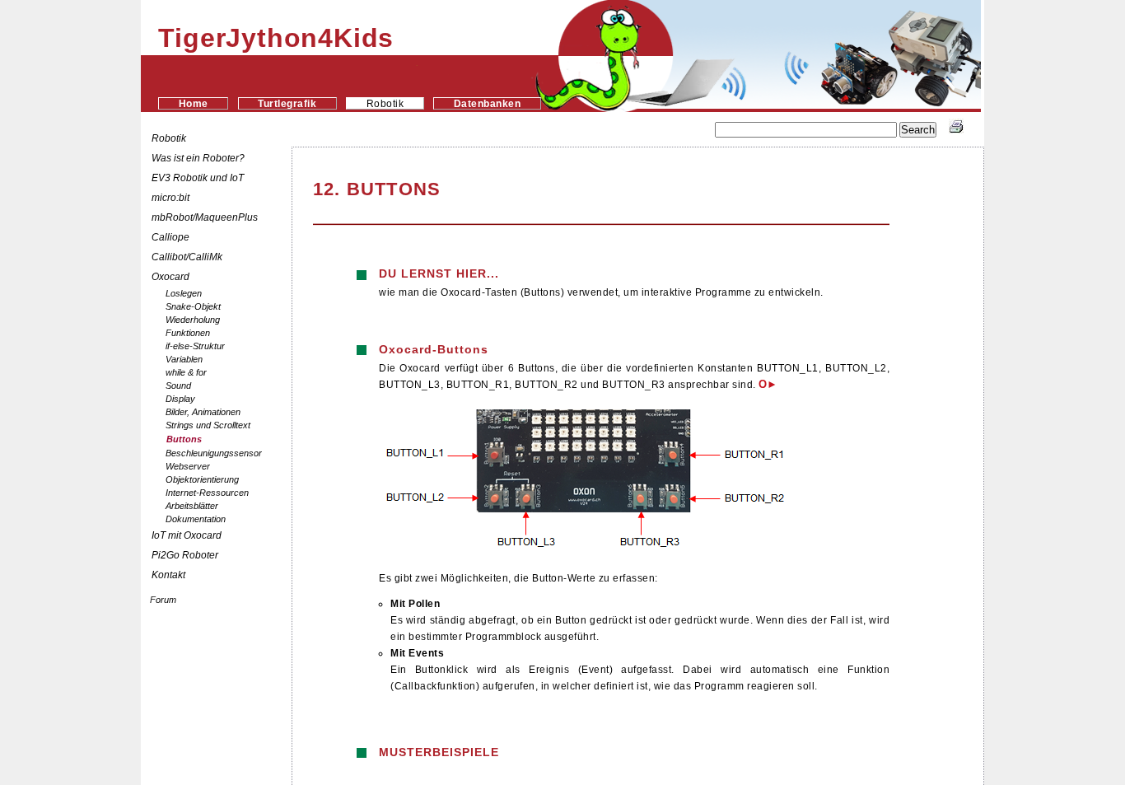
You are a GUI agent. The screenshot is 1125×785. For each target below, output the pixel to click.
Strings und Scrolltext (208, 425)
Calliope (170, 237)
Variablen (184, 359)
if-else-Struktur (195, 346)
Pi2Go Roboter (185, 555)
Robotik (169, 138)
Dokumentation (196, 519)
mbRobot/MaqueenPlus (205, 217)
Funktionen (188, 333)
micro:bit (170, 197)
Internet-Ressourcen (207, 493)
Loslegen (184, 293)
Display (180, 399)
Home (193, 103)
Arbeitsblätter (192, 506)
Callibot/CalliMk (187, 257)
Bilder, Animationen (203, 412)
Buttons (184, 439)
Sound (178, 385)
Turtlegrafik (287, 103)
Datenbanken (487, 103)
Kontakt (168, 575)
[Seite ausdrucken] (956, 130)
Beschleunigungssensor (214, 453)
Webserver (188, 466)
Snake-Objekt (193, 306)
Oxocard (170, 277)
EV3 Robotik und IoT (198, 178)
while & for (186, 372)
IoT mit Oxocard (188, 535)
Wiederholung (193, 320)
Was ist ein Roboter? (198, 158)
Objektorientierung (202, 479)
